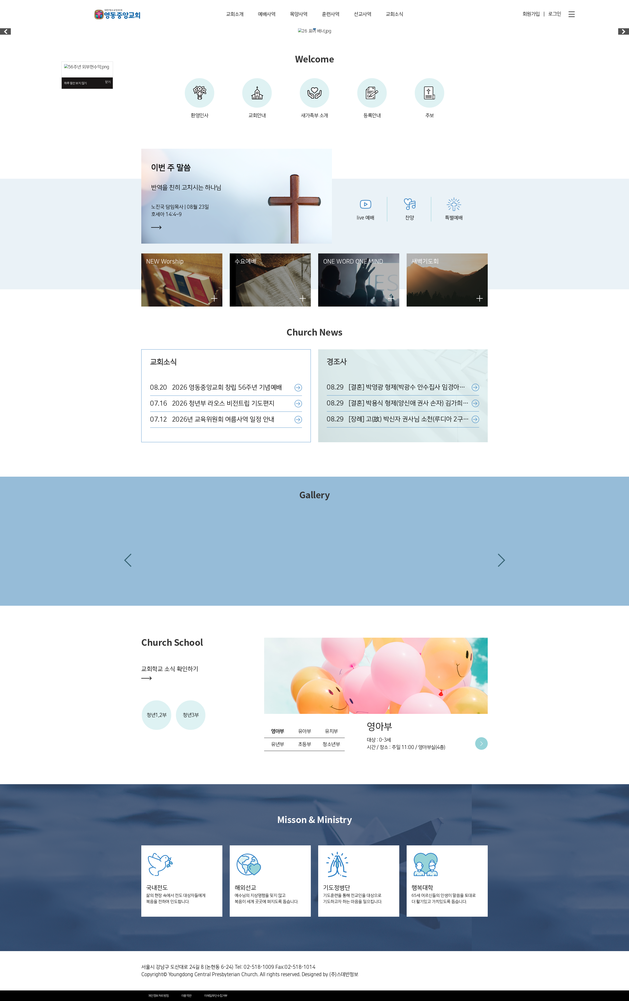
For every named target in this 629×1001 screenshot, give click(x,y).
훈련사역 (330, 14)
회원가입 (531, 14)
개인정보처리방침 (158, 995)
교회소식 (394, 14)
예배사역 (266, 14)
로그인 (554, 14)
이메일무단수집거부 (216, 995)
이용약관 (186, 995)
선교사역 (362, 14)
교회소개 (234, 14)
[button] (127, 560)
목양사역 (298, 14)
